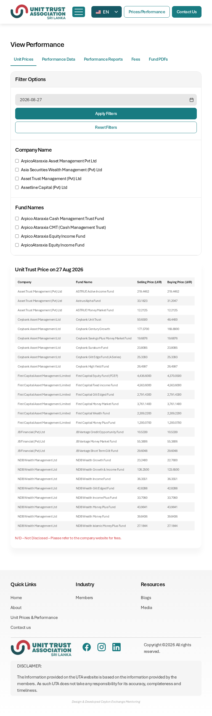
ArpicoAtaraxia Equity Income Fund (52, 245)
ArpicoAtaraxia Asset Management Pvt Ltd (59, 161)
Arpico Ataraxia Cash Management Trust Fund (62, 218)
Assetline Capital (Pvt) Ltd (44, 187)
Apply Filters (106, 113)
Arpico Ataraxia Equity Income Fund (53, 236)
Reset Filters (106, 127)
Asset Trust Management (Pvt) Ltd (51, 178)
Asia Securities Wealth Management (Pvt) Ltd (61, 170)
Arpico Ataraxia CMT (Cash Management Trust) (63, 227)
